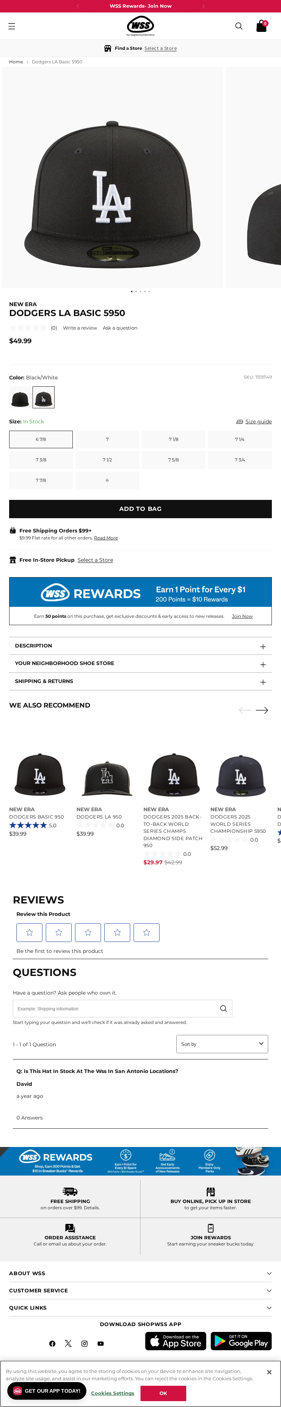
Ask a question (120, 328)
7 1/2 (107, 460)
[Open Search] (239, 25)
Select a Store (95, 560)
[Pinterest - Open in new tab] (69, 1345)
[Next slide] (264, 710)
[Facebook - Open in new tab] (53, 1345)
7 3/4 (240, 460)
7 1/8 (174, 439)
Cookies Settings (112, 1393)
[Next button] (203, 6)
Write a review (80, 328)
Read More (106, 538)
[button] (140, 48)
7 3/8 (41, 460)
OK (163, 1393)
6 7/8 (41, 439)
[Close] (269, 1372)
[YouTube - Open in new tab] (101, 1345)
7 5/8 (173, 460)
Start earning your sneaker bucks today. (211, 1244)
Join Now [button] (242, 616)
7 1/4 (239, 439)
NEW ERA (23, 304)
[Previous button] (78, 6)
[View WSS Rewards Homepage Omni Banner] (140, 1161)
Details (91, 1207)
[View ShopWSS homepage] (140, 25)
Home (16, 61)
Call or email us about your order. (70, 1244)
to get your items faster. (210, 1207)
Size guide (259, 421)
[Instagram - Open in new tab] (85, 1345)
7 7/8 (41, 480)
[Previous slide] (243, 710)
